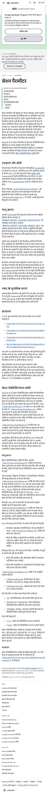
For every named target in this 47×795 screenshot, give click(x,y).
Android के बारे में (8, 782)
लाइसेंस (32, 782)
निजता (40, 782)
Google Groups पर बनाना (10, 738)
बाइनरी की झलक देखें (8, 699)
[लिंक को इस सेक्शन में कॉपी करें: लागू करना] (16, 210)
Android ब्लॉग (6, 727)
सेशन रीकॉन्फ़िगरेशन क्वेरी (26, 153)
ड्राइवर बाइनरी (6, 706)
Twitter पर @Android (9, 720)
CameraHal (39, 168)
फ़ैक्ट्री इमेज (5, 703)
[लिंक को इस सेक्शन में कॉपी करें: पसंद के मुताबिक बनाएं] (29, 288)
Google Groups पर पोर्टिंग (10, 742)
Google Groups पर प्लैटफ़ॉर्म (11, 734)
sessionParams (18, 182)
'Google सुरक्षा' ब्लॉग (8, 731)
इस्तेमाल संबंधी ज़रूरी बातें (9, 692)
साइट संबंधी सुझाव (9, 785)
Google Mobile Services (10, 766)
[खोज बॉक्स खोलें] (30, 2)
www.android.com (8, 762)
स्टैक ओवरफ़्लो (6, 770)
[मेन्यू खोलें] (3, 2)
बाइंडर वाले (35, 173)
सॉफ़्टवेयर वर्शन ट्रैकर (8, 773)
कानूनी (25, 782)
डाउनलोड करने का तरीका (9, 695)
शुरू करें (23, 39)
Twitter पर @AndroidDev (10, 723)
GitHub (4, 710)
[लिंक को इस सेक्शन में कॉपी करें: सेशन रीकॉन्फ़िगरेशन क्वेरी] (33, 388)
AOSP (4, 75)
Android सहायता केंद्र (8, 751)
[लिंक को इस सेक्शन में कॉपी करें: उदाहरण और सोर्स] (23, 163)
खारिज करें (24, 31)
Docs (10, 75)
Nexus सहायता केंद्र (8, 759)
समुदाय (18, 782)
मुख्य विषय (18, 75)
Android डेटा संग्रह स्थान (9, 688)
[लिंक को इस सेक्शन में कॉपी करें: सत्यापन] (13, 311)
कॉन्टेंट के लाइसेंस (30, 668)
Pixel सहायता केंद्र (7, 755)
